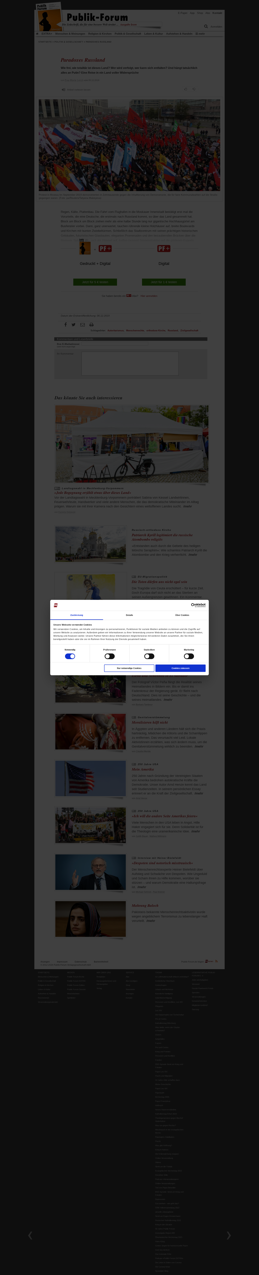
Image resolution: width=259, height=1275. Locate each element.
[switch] (110, 656)
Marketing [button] (189, 649)
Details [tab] (129, 615)
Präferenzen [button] (109, 649)
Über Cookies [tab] (182, 615)
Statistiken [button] (149, 649)
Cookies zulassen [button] (180, 668)
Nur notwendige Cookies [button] (129, 668)
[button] (70, 650)
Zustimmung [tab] (76, 615)
